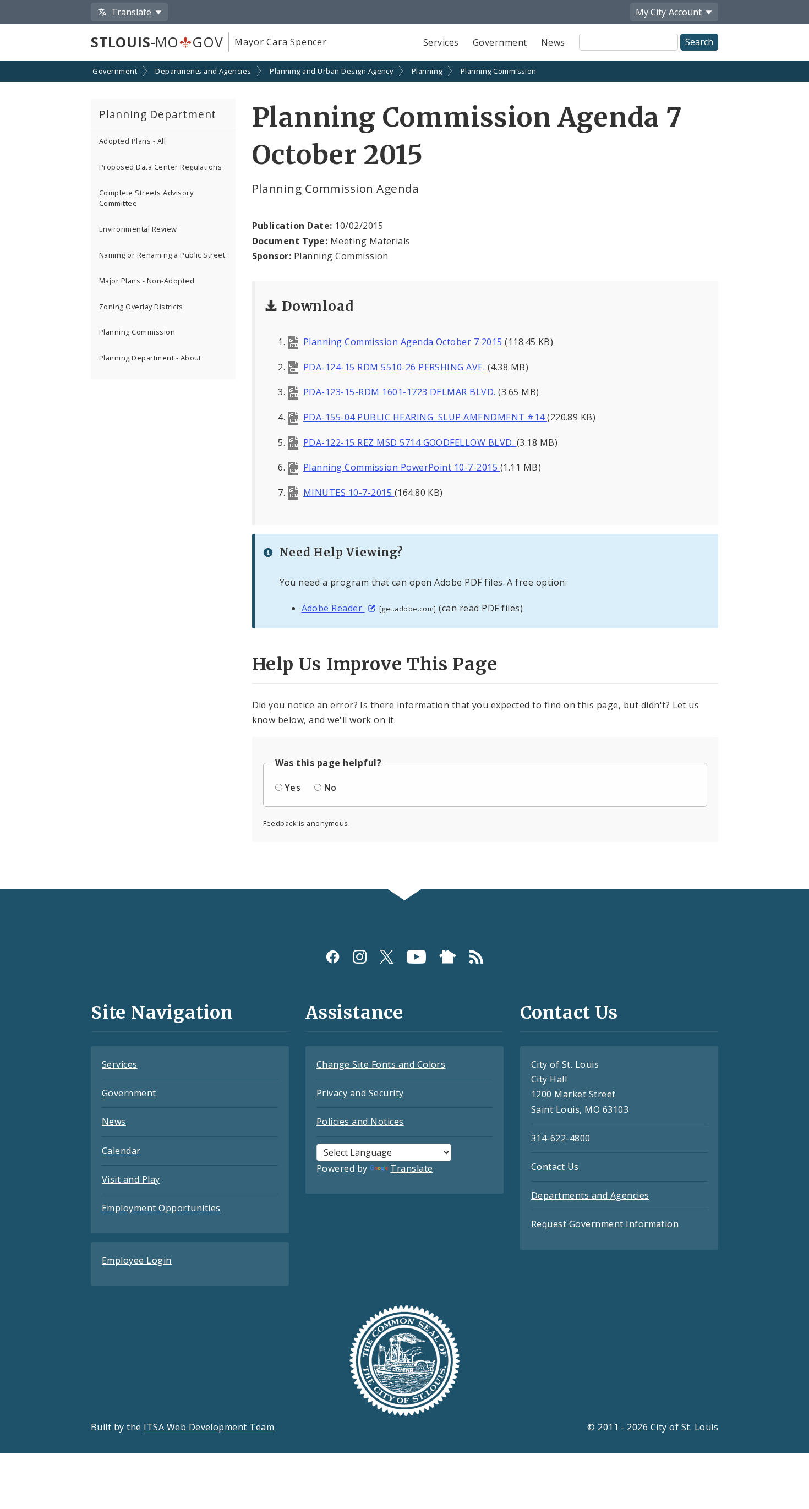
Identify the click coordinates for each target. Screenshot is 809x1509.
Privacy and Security (360, 1093)
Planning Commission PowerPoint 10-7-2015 (401, 467)
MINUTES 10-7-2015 (349, 492)
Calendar (121, 1151)
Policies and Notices (360, 1122)
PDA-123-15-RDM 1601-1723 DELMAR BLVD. (400, 392)
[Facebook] (333, 957)
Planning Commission (499, 71)
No (330, 787)
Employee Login (137, 1260)
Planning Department (157, 114)
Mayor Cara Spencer (280, 42)
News (553, 42)
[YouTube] (416, 957)
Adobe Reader (333, 608)
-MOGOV (157, 41)
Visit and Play (131, 1179)
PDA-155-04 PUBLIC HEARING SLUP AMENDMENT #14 (425, 417)
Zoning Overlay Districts (141, 306)
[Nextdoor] (447, 957)
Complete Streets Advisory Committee (146, 198)
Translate (411, 1168)
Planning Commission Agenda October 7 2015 (404, 342)
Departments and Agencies (203, 71)
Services (441, 42)
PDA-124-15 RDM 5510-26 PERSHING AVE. (395, 367)
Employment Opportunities (161, 1208)
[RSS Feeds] (476, 957)
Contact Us (555, 1167)
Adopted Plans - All (132, 141)
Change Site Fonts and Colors (380, 1064)
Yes (292, 787)
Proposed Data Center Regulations (160, 167)
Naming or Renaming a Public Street (162, 255)
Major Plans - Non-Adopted (146, 281)
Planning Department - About (150, 358)
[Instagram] (360, 957)
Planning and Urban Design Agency (331, 71)
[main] (404, 476)
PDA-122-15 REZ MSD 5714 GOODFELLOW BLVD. (410, 442)
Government (500, 42)
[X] (386, 957)
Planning (427, 71)
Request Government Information (605, 1224)
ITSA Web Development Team (209, 1427)
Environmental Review (138, 229)
